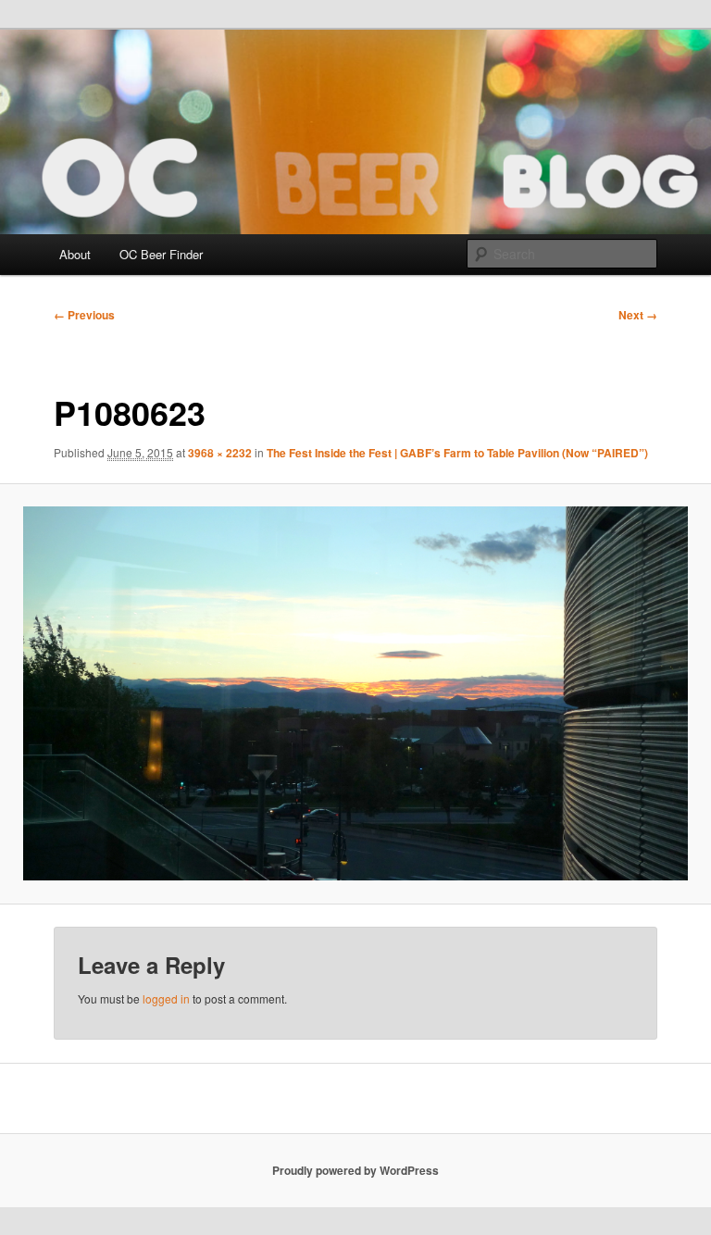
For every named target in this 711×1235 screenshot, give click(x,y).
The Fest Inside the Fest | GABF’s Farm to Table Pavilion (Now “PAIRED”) (457, 452)
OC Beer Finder (161, 254)
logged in (166, 998)
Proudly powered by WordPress (355, 1170)
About (75, 254)
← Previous (84, 314)
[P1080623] (355, 693)
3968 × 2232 (220, 452)
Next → (637, 314)
